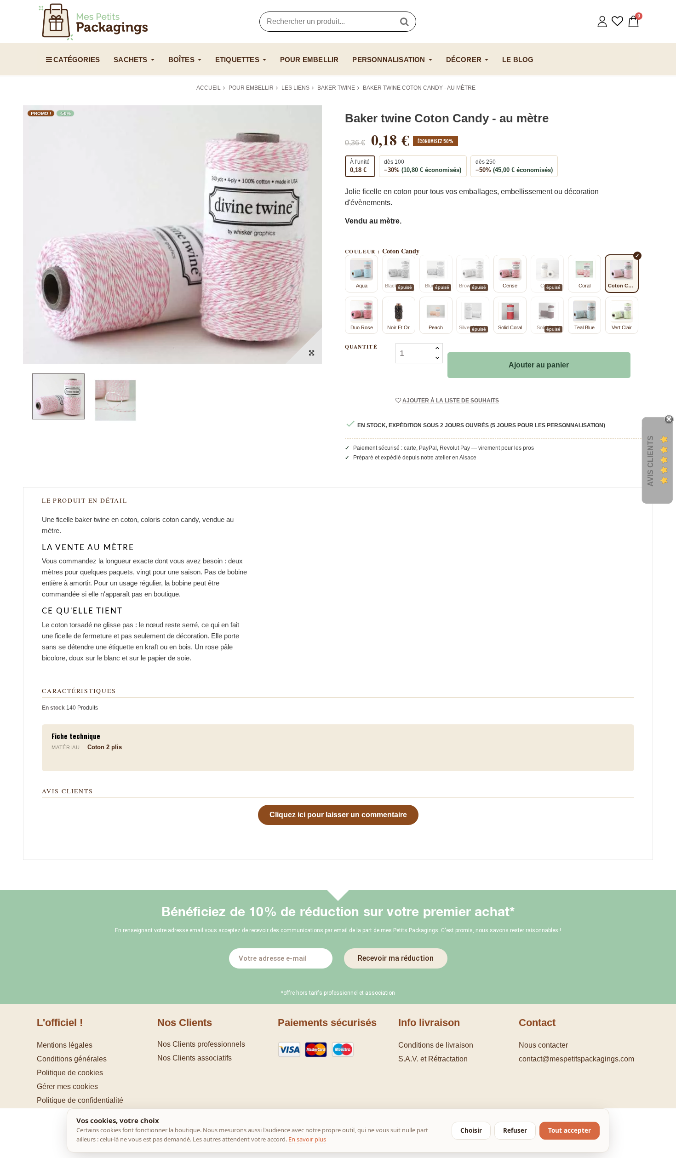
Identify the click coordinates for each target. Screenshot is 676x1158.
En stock (53, 708)
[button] (97, 1086)
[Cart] (633, 21)
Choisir (471, 1130)
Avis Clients (650, 461)
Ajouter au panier (539, 365)
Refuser (515, 1130)
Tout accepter (569, 1130)
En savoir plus (307, 1139)
